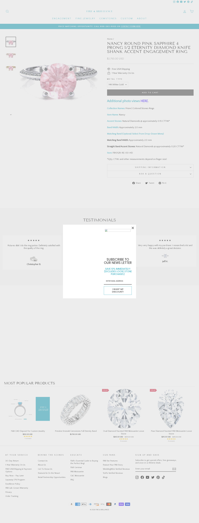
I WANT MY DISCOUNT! (118, 290)
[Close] (133, 228)
